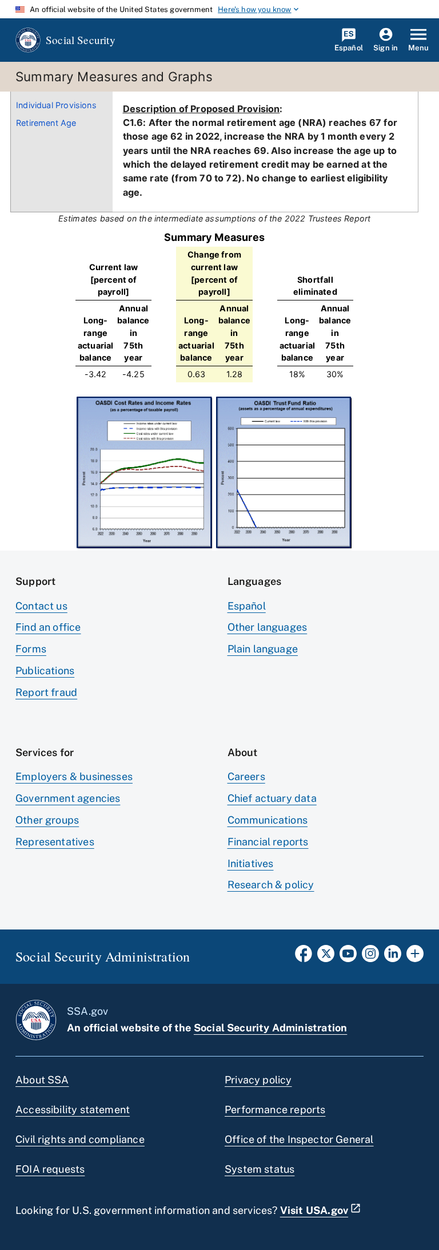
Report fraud (46, 692)
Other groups (47, 820)
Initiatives (251, 863)
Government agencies (67, 798)
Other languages (268, 627)
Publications (44, 670)
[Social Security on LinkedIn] (392, 957)
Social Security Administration (270, 1028)
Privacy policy (258, 1080)
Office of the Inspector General (299, 1139)
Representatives (54, 842)
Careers (246, 776)
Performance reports (275, 1109)
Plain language (263, 649)
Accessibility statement (72, 1109)
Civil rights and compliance (80, 1139)
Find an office (48, 627)
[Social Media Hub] (415, 957)
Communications (268, 820)
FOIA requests (50, 1169)
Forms (30, 649)
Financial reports (268, 842)
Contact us (41, 606)
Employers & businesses (74, 776)
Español (247, 606)
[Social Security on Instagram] (370, 957)
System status (259, 1169)
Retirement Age (46, 123)
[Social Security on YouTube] (348, 957)
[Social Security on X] (325, 957)
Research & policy (271, 885)
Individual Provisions (56, 105)
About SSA (42, 1080)
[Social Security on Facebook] (303, 957)
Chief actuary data (272, 798)
